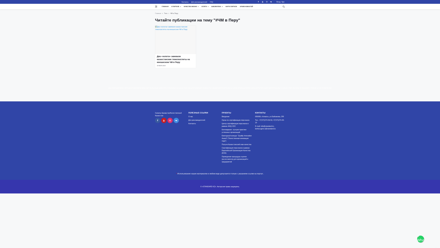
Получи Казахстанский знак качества (236, 144)
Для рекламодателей (199, 2)
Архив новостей (246, 6)
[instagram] (267, 2)
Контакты (185, 2)
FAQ (211, 2)
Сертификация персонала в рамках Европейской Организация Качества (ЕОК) (236, 150)
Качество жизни (190, 6)
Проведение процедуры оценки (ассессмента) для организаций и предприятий (235, 159)
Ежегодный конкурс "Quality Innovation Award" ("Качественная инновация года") (237, 138)
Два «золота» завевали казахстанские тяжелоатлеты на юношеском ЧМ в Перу (173, 59)
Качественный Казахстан (167, 2)
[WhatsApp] (420, 239)
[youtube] (262, 2)
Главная (165, 6)
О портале (175, 6)
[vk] (271, 2)
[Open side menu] (156, 6)
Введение (225, 116)
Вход (277, 2)
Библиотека (216, 6)
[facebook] (258, 2)
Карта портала (231, 6)
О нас (190, 116)
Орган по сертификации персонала (235, 120)
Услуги (204, 6)
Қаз (283, 2)
